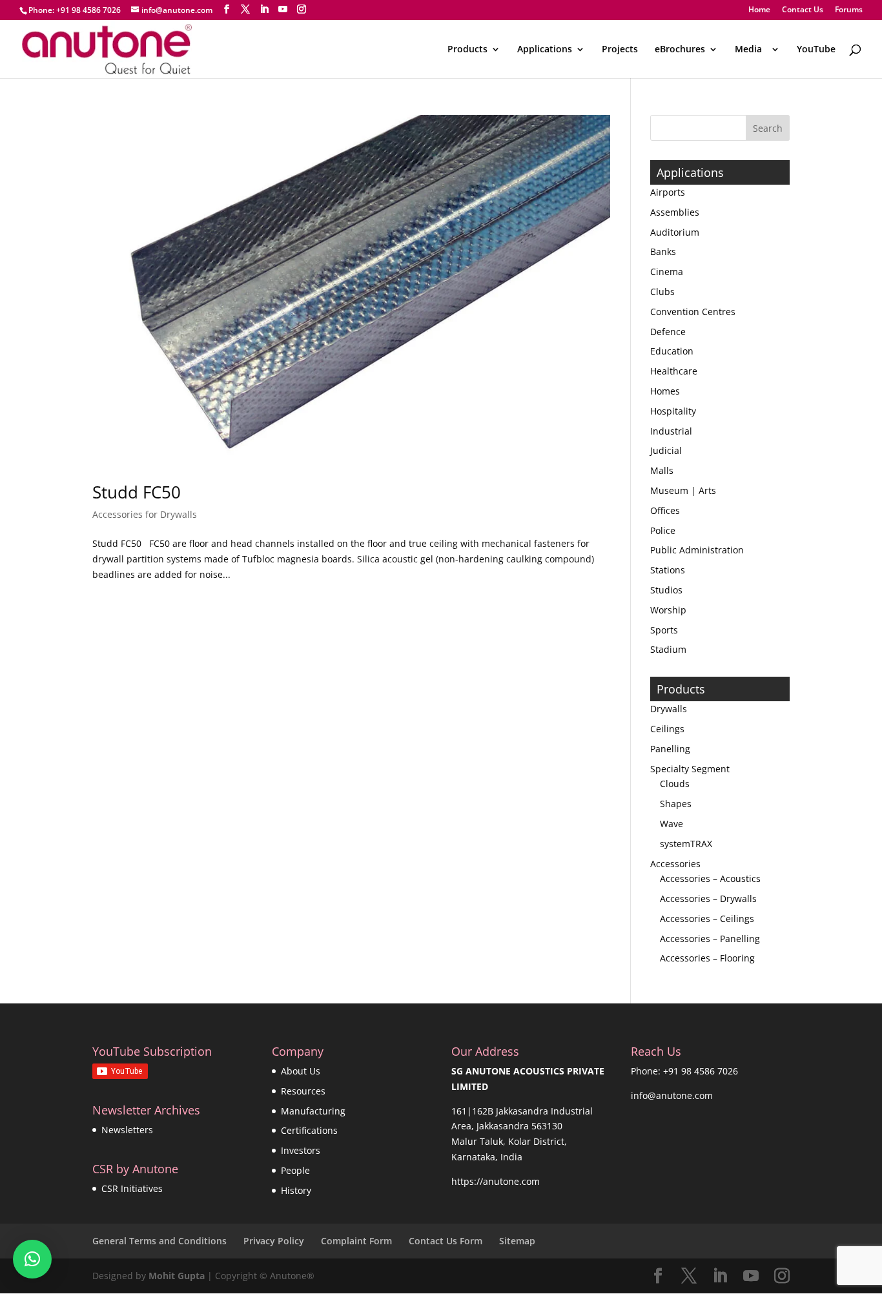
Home (759, 10)
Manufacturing (313, 1111)
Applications (544, 50)
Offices (665, 510)
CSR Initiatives (132, 1188)
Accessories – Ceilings (707, 918)
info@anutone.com (672, 1095)
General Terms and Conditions (159, 1241)
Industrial (671, 431)
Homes (665, 391)
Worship (668, 610)
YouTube (816, 50)
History (296, 1190)
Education (671, 351)
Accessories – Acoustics (710, 878)
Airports (667, 192)
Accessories (675, 864)
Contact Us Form (445, 1241)
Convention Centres (692, 311)
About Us (300, 1071)
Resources (303, 1091)
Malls (661, 470)
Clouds (675, 783)
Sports (664, 630)
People (295, 1170)
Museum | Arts (683, 490)
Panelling (670, 749)
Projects (620, 50)
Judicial (666, 450)
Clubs (662, 291)
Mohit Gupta (177, 1275)
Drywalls (668, 709)
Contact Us (802, 10)
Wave (671, 823)
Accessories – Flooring (707, 958)
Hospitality (673, 411)
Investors (300, 1150)
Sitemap (517, 1241)
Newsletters (127, 1130)
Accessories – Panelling (710, 938)
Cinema (666, 271)
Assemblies (674, 212)
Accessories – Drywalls (708, 898)
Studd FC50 (136, 492)
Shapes (676, 803)
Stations (667, 570)
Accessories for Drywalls (144, 514)
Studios (666, 590)
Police (662, 530)
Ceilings (667, 729)
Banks (663, 251)
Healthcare (673, 371)
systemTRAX (686, 843)
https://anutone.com (495, 1181)
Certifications (309, 1130)
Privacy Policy (273, 1241)
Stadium (668, 649)
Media (751, 50)
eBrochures (680, 50)
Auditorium (674, 232)
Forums (849, 10)
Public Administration (697, 550)
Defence (668, 331)
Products (467, 50)
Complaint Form (356, 1241)
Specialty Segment (690, 769)
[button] (32, 1259)
